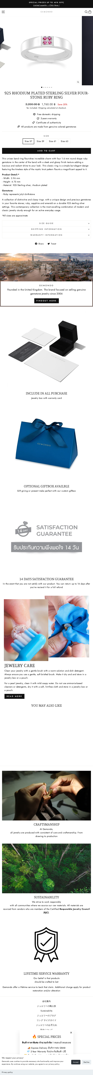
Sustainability (46, 1010)
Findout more (46, 300)
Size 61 (52, 141)
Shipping (42, 108)
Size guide (46, 223)
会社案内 (46, 1001)
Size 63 (64, 141)
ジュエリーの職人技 (46, 1006)
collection (9, 199)
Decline (86, 1062)
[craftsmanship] (46, 795)
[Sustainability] (46, 868)
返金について (46, 1029)
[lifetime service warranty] (46, 945)
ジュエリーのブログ (46, 1015)
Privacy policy (7, 1072)
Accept (75, 1062)
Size (46, 136)
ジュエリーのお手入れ (46, 1025)
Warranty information (46, 235)
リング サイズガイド (46, 1020)
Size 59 (40, 141)
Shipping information (46, 229)
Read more (14, 696)
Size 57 (28, 141)
